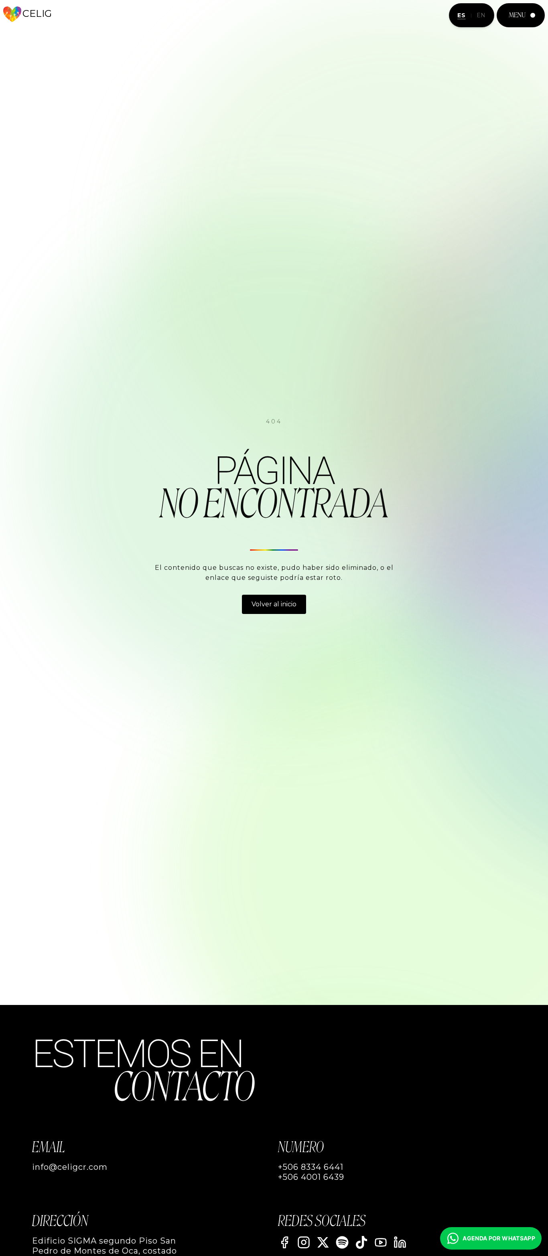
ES (461, 15)
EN (481, 15)
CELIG (37, 13)
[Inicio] (12, 14)
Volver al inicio (274, 604)
